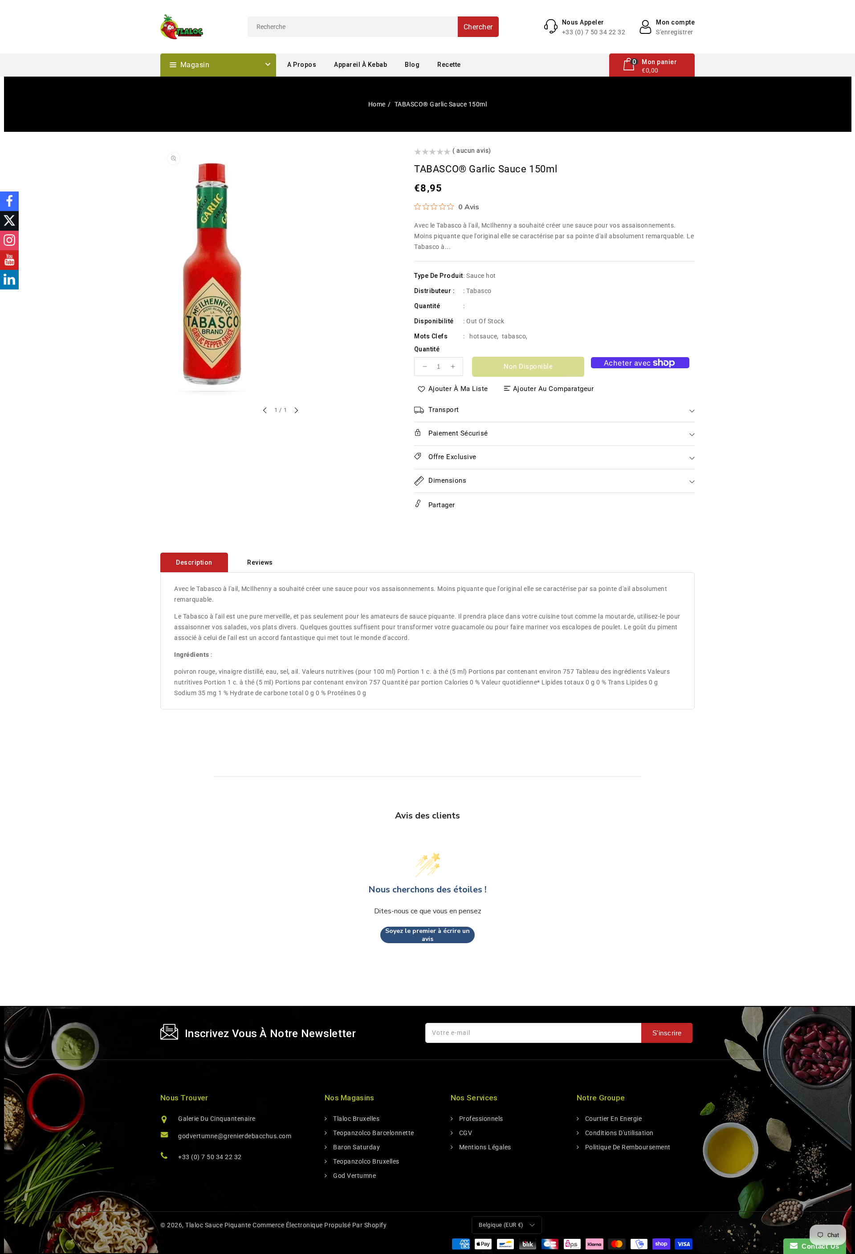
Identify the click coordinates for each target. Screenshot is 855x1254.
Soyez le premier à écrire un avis (427, 935)
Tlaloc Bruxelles (355, 1118)
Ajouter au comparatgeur (553, 389)
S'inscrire (667, 1033)
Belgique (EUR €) (501, 1224)
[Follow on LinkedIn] (9, 279)
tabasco (514, 336)
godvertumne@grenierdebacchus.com (234, 1136)
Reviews (260, 562)
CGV (464, 1132)
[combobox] (373, 26)
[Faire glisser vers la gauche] (265, 411)
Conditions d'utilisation (618, 1132)
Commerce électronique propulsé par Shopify (319, 1225)
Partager (440, 505)
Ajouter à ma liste (458, 389)
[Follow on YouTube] (9, 260)
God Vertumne (354, 1175)
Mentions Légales (484, 1147)
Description (194, 562)
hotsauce (483, 336)
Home (377, 104)
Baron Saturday (356, 1147)
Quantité (427, 349)
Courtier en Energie (612, 1118)
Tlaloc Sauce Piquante (218, 1225)
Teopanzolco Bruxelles (365, 1161)
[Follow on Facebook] (9, 201)
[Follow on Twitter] (9, 221)
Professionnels (480, 1118)
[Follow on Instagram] (9, 240)
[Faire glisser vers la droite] (295, 411)
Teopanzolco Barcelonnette (373, 1132)
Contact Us (818, 1246)
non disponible (528, 366)
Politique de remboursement (627, 1147)
